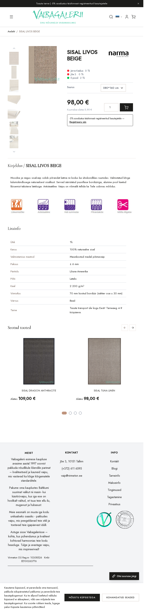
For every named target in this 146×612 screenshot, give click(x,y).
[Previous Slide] (125, 327)
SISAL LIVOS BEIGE (29, 31)
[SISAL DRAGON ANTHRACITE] (38, 361)
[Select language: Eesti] (119, 17)
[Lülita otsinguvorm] (111, 17)
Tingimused (114, 490)
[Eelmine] (14, 48)
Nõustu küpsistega (82, 597)
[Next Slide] (132, 327)
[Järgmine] (14, 151)
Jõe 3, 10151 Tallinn (71, 461)
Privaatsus (114, 504)
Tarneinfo (114, 476)
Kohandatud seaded (120, 597)
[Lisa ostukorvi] (126, 107)
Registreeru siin (77, 122)
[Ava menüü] (11, 17)
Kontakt (114, 461)
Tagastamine (114, 497)
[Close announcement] (138, 3)
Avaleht (11, 31)
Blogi (114, 468)
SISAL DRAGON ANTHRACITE (39, 390)
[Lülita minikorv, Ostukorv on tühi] (134, 17)
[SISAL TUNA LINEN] (104, 361)
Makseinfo (114, 483)
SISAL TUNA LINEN (104, 390)
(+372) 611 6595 (72, 468)
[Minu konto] (127, 17)
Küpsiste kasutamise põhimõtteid (28, 607)
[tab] (64, 413)
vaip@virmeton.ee (71, 476)
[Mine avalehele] (58, 16)
